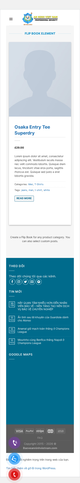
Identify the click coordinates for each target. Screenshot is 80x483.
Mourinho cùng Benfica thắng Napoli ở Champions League (41, 341)
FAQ (40, 437)
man (31, 190)
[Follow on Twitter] (26, 282)
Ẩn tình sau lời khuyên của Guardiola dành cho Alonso (43, 319)
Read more (24, 198)
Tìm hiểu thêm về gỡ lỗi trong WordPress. (31, 468)
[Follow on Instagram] (19, 282)
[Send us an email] (32, 282)
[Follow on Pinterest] (39, 282)
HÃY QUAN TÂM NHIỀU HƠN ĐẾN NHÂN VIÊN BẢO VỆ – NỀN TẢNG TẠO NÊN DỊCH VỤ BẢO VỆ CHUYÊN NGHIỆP (43, 306)
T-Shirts (39, 184)
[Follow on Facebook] (12, 282)
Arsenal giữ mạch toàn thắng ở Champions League (43, 330)
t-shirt (38, 190)
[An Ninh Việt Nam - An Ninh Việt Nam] (40, 19)
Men (30, 184)
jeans (24, 190)
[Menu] (11, 19)
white (47, 190)
